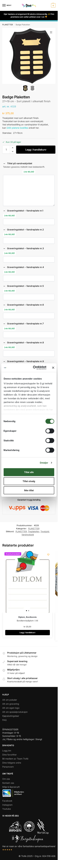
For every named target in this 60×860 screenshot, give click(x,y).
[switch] (49, 430)
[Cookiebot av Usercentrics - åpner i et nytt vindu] (34, 368)
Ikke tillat (29, 490)
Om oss (6, 779)
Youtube (6, 808)
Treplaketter (33, 531)
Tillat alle (29, 472)
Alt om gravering (10, 703)
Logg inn (6, 750)
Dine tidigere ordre (11, 762)
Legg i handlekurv (35, 149)
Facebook (7, 800)
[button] (52, 5)
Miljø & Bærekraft (11, 787)
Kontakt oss (8, 783)
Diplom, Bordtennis (27, 617)
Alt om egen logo (10, 708)
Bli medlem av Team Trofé (15, 758)
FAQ (4, 720)
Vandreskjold (28, 534)
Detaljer (44, 462)
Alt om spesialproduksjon (15, 712)
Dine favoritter (9, 754)
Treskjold (44, 531)
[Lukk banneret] (53, 368)
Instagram (7, 804)
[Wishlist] (48, 554)
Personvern (8, 766)
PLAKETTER (7, 24)
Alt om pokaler (9, 699)
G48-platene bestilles (17, 127)
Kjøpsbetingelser (10, 716)
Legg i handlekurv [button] (27, 632)
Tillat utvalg (29, 481)
